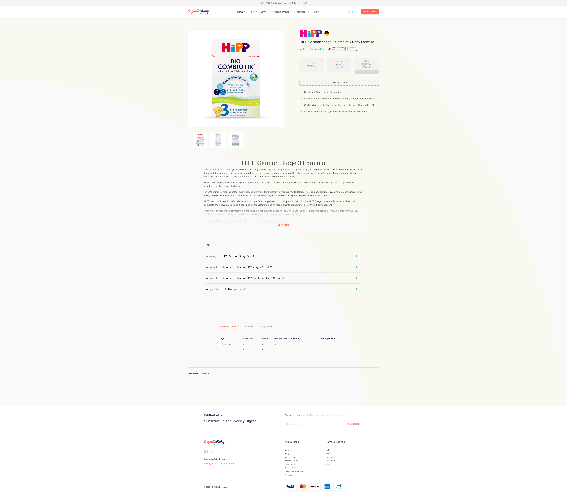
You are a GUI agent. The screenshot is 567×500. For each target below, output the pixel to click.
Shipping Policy (291, 461)
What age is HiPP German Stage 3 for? (230, 256)
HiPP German (331, 457)
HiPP (328, 453)
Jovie (328, 464)
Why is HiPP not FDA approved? (226, 289)
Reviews (288, 450)
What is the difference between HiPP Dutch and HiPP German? (245, 278)
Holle (328, 450)
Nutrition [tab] (249, 326)
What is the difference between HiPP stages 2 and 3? (239, 267)
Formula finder (370, 12)
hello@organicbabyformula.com (221, 463)
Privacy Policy (290, 468)
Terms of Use (290, 464)
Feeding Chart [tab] (228, 326)
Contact (288, 475)
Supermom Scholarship (294, 471)
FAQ (287, 453)
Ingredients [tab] (268, 326)
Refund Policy (290, 457)
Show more (283, 225)
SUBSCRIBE (354, 424)
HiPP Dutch (330, 461)
